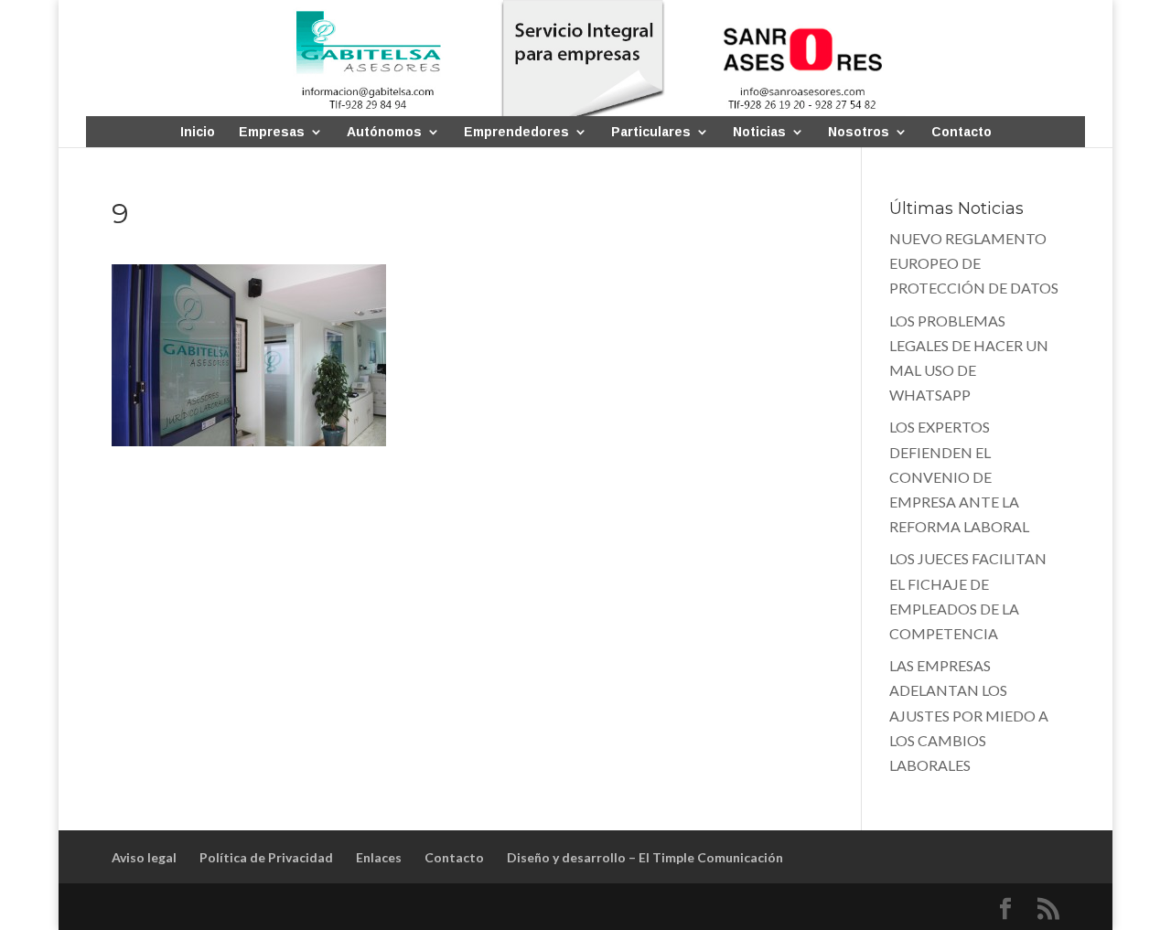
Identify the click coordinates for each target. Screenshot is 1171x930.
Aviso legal (144, 857)
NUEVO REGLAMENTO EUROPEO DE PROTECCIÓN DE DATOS (973, 263)
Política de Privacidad (266, 857)
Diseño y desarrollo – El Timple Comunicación (645, 857)
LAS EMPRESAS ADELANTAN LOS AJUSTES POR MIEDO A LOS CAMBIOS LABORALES (968, 715)
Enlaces (379, 857)
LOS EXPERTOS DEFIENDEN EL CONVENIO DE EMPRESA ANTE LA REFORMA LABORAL (959, 476)
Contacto (961, 132)
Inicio (197, 132)
